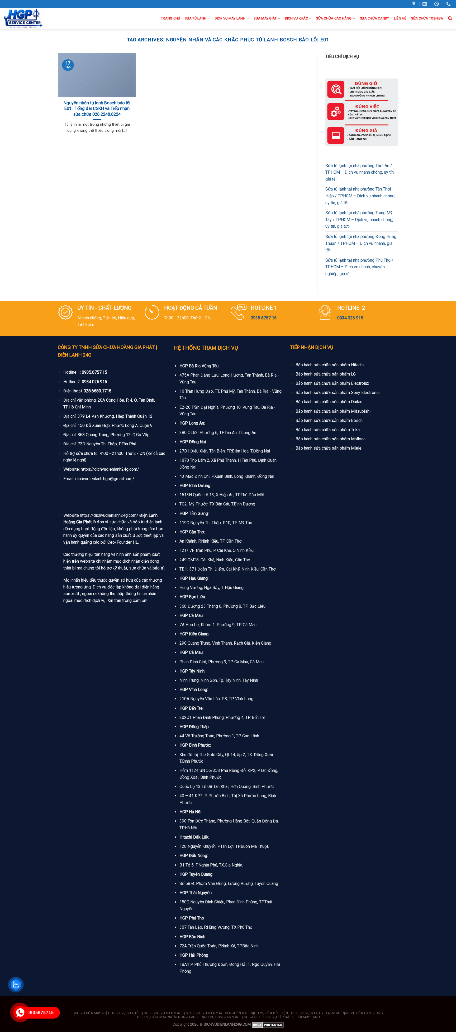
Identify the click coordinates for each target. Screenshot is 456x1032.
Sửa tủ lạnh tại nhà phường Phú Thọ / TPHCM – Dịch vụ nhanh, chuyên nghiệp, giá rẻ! (359, 267)
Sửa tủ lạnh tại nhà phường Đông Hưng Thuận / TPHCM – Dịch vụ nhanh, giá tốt (360, 243)
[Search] (450, 18)
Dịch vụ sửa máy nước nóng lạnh (167, 1017)
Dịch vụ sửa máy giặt (91, 1013)
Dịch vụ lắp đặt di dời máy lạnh (291, 1017)
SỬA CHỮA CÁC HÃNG (334, 18)
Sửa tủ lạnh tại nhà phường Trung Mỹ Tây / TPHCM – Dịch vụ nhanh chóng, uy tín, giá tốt (359, 219)
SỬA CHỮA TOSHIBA (427, 18)
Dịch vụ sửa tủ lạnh (130, 1013)
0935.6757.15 (94, 372)
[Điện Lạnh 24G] (31, 18)
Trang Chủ (170, 18)
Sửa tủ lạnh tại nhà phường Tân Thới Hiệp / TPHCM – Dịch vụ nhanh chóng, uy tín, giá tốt (360, 196)
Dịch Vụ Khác (296, 18)
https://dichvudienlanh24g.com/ (110, 469)
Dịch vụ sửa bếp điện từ (272, 1013)
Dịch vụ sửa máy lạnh (171, 1013)
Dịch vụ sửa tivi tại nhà (317, 1013)
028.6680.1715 (97, 390)
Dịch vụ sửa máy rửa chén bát (220, 1013)
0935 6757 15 (264, 317)
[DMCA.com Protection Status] (268, 1024)
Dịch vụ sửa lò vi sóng (362, 1013)
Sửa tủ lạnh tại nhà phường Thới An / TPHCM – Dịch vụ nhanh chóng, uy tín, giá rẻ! (360, 172)
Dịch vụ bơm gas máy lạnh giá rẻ (231, 1017)
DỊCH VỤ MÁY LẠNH (230, 18)
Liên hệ (400, 18)
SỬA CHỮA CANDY (374, 18)
